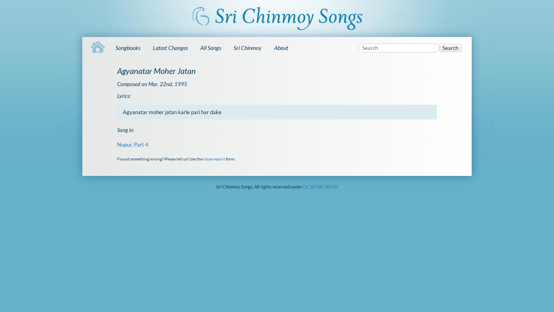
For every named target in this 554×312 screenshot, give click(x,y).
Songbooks (128, 47)
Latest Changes (170, 47)
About (281, 47)
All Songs (210, 47)
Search (450, 48)
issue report (214, 158)
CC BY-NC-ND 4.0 (320, 186)
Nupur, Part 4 (132, 144)
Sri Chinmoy (248, 47)
